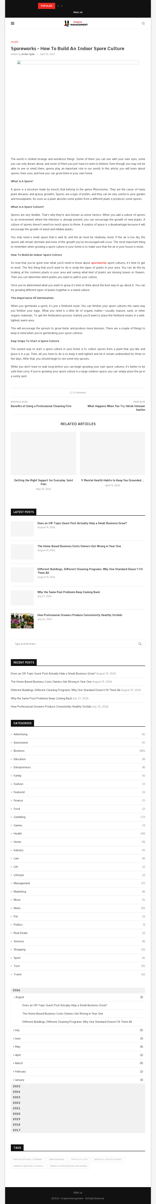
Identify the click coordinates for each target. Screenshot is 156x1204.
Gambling (79, 817)
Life (79, 866)
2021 (16, 1108)
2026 (16, 990)
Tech (79, 966)
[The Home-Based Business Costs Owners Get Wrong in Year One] (22, 551)
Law (79, 858)
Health (79, 833)
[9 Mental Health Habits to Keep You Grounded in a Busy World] (112, 453)
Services (79, 941)
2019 (16, 1119)
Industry (79, 850)
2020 (16, 1114)
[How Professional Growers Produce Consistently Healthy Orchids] (22, 620)
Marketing (79, 891)
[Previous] (58, 6)
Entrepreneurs (79, 767)
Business (79, 750)
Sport (79, 957)
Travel (79, 974)
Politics (79, 924)
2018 (16, 1124)
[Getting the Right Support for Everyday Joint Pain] (43, 453)
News (79, 908)
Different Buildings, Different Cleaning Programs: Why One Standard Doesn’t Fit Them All (90, 571)
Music (79, 899)
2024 (16, 1092)
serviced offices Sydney (108, 1159)
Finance (79, 800)
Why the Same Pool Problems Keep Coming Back (68, 592)
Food (79, 808)
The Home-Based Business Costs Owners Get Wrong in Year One (79, 546)
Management (79, 883)
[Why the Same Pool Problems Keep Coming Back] (22, 597)
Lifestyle (79, 875)
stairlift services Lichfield (28, 1166)
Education (79, 759)
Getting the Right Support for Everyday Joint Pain (43, 482)
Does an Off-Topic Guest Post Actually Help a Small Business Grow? (82, 523)
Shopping (79, 949)
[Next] (62, 6)
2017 (16, 1130)
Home (79, 841)
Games (79, 825)
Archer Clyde (27, 54)
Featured (79, 792)
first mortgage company (27, 1159)
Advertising (79, 734)
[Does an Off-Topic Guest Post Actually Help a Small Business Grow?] (22, 529)
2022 (16, 1103)
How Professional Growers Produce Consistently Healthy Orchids (79, 615)
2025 (16, 1086)
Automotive (79, 742)
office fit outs (79, 1159)
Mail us (78, 12)
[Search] (143, 23)
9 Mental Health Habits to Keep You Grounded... (112, 480)
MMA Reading (56, 1159)
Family (79, 775)
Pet (79, 916)
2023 (16, 1097)
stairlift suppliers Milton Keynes (68, 1166)
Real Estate (79, 933)
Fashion (79, 784)
